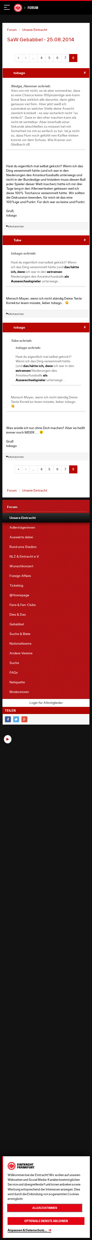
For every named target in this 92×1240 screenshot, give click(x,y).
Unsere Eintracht (34, 30)
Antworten (16, 226)
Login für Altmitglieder (46, 703)
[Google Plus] (24, 719)
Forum (33, 8)
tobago (19, 73)
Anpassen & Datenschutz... (27, 1230)
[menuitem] (46, 517)
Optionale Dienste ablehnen (46, 1221)
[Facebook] (8, 719)
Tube (17, 240)
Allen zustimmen (44, 1208)
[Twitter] (16, 719)
